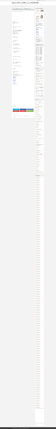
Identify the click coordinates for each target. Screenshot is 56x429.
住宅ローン (37, 127)
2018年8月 (37, 348)
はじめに (37, 112)
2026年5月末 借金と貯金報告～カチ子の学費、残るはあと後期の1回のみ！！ (40, 91)
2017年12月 (37, 362)
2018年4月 (37, 355)
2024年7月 (37, 221)
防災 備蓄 (37, 166)
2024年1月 (37, 232)
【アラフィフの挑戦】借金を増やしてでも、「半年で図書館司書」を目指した (40, 88)
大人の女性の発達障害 (38, 129)
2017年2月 (37, 380)
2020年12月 (37, 298)
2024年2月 (37, 230)
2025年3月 (37, 207)
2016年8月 (37, 391)
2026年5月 (37, 182)
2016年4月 (37, 398)
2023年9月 (37, 239)
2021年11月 (37, 278)
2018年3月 (37, 357)
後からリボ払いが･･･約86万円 (39, 93)
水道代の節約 (37, 152)
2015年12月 (37, 405)
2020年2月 (37, 316)
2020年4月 (37, 312)
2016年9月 (37, 389)
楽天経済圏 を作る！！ (38, 150)
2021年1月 (37, 296)
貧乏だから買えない (38, 161)
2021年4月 (37, 291)
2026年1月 (37, 189)
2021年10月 (37, 280)
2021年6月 (37, 287)
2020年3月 (37, 314)
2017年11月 (37, 364)
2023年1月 (37, 253)
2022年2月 (37, 273)
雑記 (36, 168)
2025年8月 (37, 198)
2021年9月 (37, 282)
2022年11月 (37, 257)
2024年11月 (37, 214)
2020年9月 (37, 303)
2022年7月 (37, 264)
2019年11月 (37, 321)
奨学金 (37, 136)
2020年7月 (37, 307)
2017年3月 (37, 378)
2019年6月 (37, 330)
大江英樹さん (37, 131)
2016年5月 (37, 396)
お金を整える (37, 104)
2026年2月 (37, 187)
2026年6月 (37, 180)
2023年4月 (37, 248)
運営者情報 (38, 0)
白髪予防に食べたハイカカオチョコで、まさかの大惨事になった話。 (39, 84)
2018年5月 (37, 353)
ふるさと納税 (37, 114)
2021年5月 (37, 289)
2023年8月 (37, 241)
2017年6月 (37, 373)
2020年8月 (37, 305)
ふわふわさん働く (38, 119)
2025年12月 (37, 191)
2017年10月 (37, 366)
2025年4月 (37, 205)
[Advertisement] (23, 16)
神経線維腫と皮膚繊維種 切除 (39, 154)
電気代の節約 (37, 170)
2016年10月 (37, 387)
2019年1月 (37, 339)
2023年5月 (37, 246)
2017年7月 (37, 371)
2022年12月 (37, 255)
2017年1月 (37, 382)
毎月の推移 (37, 61)
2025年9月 (37, 196)
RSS (43, 0)
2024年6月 (37, 223)
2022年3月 (37, 271)
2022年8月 (37, 262)
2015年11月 (37, 407)
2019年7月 (37, 328)
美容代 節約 (37, 159)
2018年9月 (37, 346)
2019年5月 (37, 332)
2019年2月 (37, 337)
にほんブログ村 (14, 78)
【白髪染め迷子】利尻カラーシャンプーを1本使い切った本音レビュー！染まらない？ (39, 71)
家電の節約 (37, 142)
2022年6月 (37, 266)
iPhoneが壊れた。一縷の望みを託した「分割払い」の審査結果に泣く (40, 96)
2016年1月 (37, 403)
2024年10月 (37, 216)
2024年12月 (37, 212)
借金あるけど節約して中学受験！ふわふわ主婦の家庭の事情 (25, 2)
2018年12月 (37, 341)
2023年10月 (37, 237)
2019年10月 (37, 323)
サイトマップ (41, 0)
